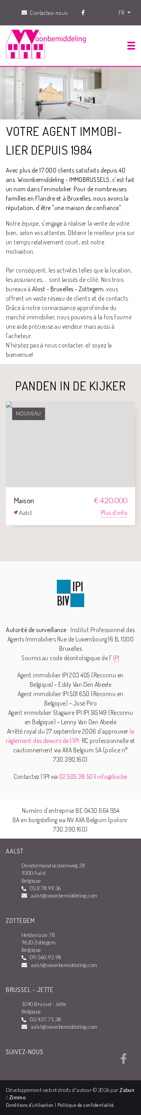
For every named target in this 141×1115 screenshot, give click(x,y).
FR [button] (122, 12)
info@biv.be (112, 776)
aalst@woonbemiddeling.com (64, 895)
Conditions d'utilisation (30, 1105)
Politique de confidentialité (86, 1105)
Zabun (126, 1090)
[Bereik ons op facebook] (123, 1061)
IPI (116, 658)
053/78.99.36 (45, 888)
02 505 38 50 (76, 776)
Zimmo (17, 1097)
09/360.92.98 (45, 957)
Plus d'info (114, 513)
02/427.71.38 (45, 1019)
